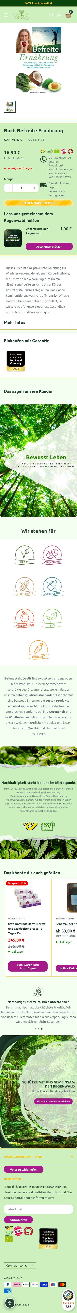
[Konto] (59, 15)
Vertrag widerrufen (24, 1169)
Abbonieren (18, 1219)
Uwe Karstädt (17, 918)
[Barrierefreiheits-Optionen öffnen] (10, 1303)
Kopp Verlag (13, 139)
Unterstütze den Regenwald (37, 231)
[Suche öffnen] (51, 15)
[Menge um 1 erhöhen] (34, 188)
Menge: (9, 179)
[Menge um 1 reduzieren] (8, 188)
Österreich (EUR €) (16, 1265)
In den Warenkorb (39, 203)
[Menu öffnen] (6, 15)
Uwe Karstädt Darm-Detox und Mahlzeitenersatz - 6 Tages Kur (26, 928)
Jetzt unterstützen (49, 246)
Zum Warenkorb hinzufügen (28, 966)
